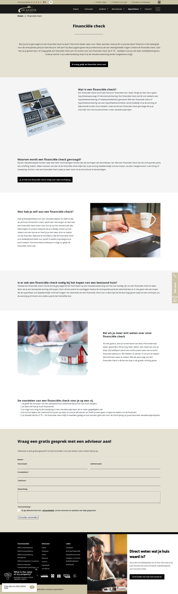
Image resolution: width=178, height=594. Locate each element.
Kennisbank (70, 565)
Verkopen (45, 551)
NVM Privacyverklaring (25, 551)
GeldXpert (69, 548)
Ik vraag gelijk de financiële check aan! (89, 64)
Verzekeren (46, 569)
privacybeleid (48, 510)
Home (20, 16)
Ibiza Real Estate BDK (73, 551)
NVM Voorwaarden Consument (28, 561)
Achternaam (96, 463)
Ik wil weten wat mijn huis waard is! (147, 577)
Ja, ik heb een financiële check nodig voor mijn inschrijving (45, 180)
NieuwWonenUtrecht (73, 555)
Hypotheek (45, 565)
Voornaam (22, 463)
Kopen (44, 548)
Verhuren (45, 558)
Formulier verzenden (28, 517)
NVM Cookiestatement (25, 548)
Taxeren (44, 562)
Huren (44, 555)
